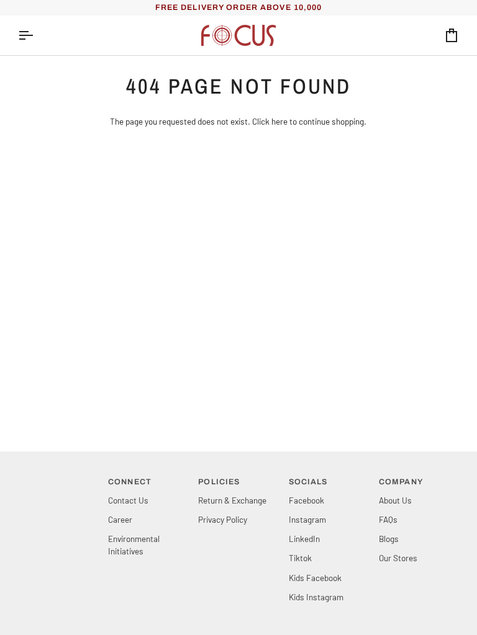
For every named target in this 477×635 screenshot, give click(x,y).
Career (120, 519)
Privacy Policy (222, 519)
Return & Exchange (232, 500)
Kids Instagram (316, 597)
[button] (58, 479)
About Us (395, 500)
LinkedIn (304, 538)
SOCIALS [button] (308, 481)
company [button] (401, 481)
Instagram (307, 519)
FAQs (388, 519)
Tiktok (300, 558)
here (279, 121)
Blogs (389, 538)
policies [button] (219, 481)
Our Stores (398, 558)
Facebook (306, 500)
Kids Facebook (315, 577)
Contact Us (128, 500)
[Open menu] (36, 35)
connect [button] (130, 481)
